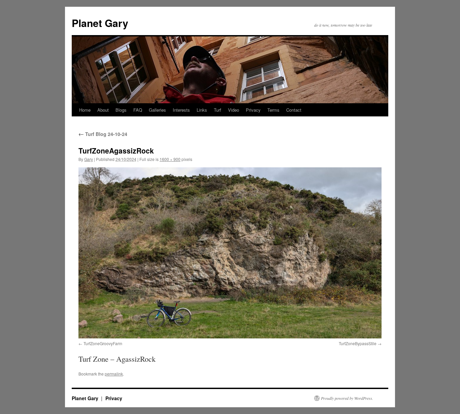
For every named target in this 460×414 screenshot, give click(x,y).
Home (85, 110)
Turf (217, 110)
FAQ (137, 110)
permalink (114, 374)
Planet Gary (100, 23)
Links (202, 110)
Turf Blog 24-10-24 (102, 134)
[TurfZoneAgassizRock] (230, 252)
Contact (293, 110)
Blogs (121, 110)
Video (233, 110)
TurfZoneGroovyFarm (103, 343)
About (103, 110)
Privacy (253, 110)
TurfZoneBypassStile (357, 343)
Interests (181, 110)
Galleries (157, 110)
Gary (88, 159)
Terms (273, 110)
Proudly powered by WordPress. (347, 398)
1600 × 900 (170, 159)
